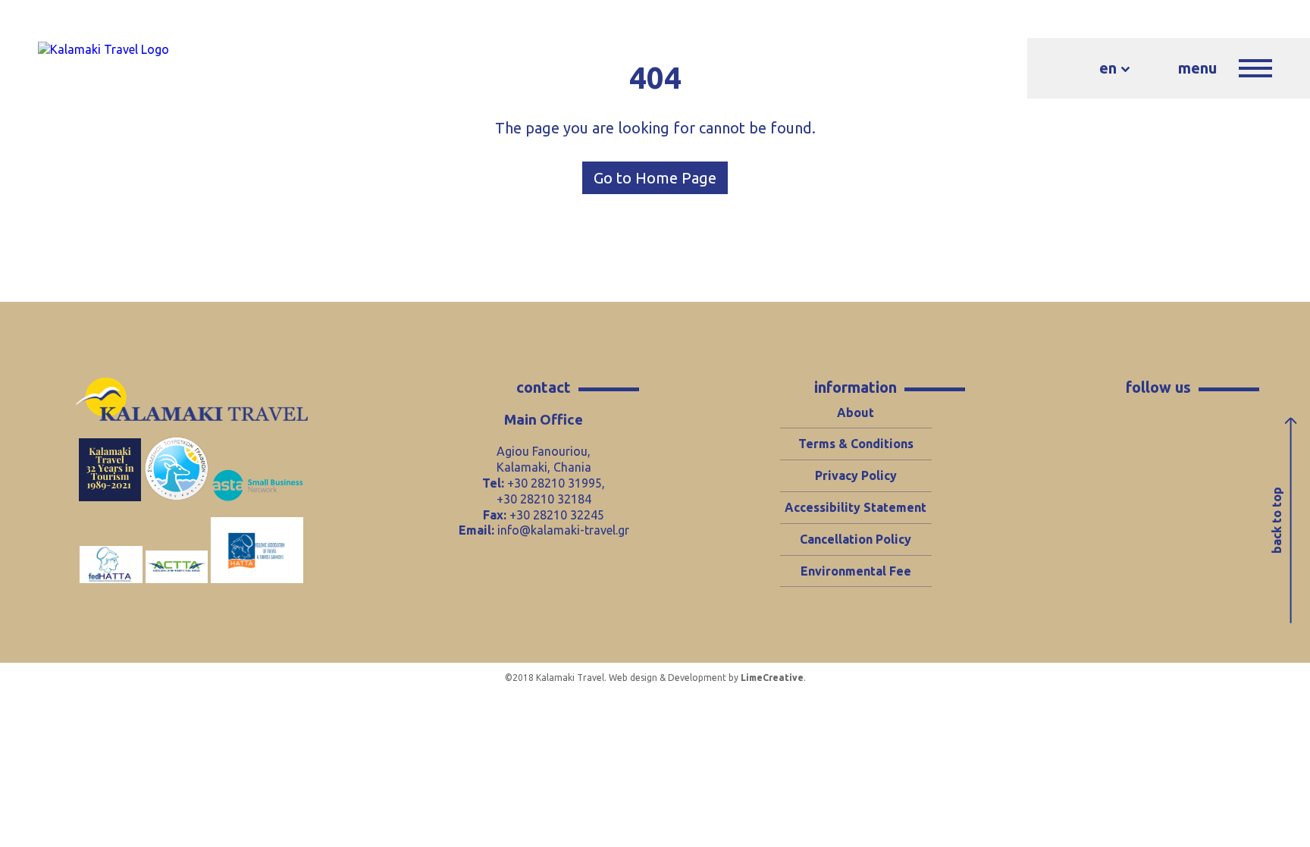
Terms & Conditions (856, 443)
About (855, 412)
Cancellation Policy (855, 539)
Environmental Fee (856, 571)
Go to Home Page (655, 178)
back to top (1276, 520)
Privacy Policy (856, 475)
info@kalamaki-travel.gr (563, 530)
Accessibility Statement (855, 507)
